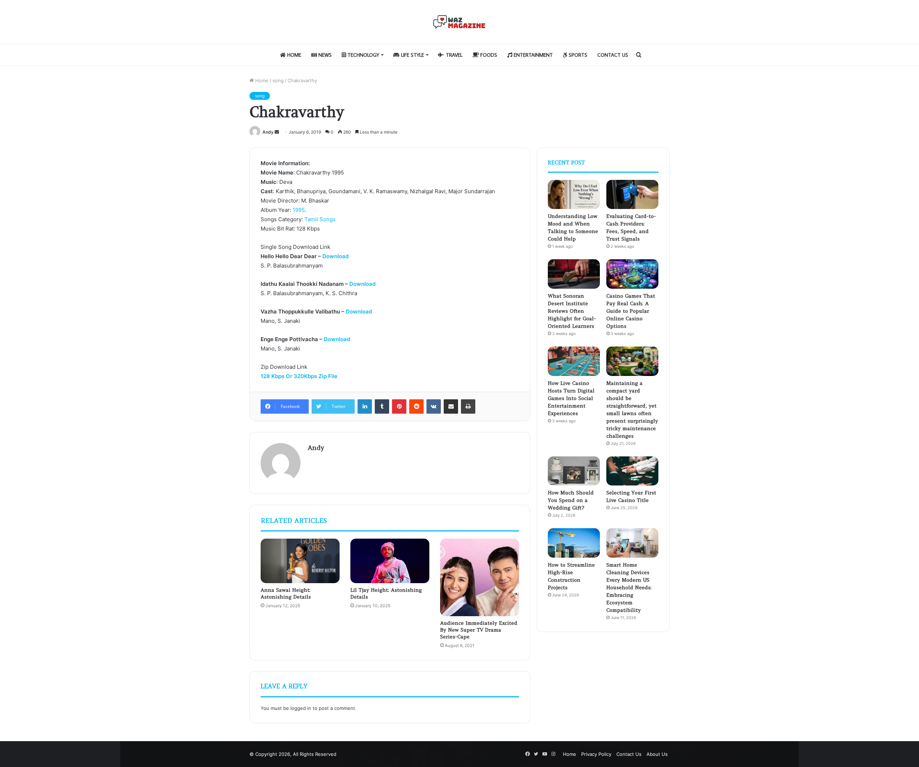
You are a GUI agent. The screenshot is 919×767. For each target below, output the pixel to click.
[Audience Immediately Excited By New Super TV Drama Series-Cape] (479, 577)
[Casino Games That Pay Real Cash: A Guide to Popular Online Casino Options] (632, 274)
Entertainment (532, 55)
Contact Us (612, 55)
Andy (268, 132)
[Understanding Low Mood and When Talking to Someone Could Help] (574, 194)
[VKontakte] (433, 406)
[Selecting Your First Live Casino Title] (632, 471)
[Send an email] (277, 132)
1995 (299, 209)
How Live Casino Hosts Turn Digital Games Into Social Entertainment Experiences (571, 398)
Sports (577, 55)
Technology (362, 55)
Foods (488, 55)
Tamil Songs (320, 219)
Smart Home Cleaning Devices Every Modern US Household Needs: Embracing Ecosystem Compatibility (629, 587)
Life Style (412, 55)
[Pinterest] (399, 406)
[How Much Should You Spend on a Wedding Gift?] (574, 471)
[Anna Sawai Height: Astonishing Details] (300, 561)
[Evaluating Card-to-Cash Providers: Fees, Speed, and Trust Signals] (632, 194)
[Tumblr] (382, 406)
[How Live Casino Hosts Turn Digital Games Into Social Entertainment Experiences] (574, 361)
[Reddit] (416, 406)
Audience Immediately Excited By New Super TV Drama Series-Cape (478, 630)
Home (293, 55)
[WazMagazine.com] (459, 21)
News (324, 55)
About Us (657, 754)
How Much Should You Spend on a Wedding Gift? (571, 500)
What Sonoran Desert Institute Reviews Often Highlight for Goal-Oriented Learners (572, 311)
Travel (453, 55)
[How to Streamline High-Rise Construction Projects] (574, 543)
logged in (300, 708)
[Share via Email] (451, 406)
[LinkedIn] (365, 406)
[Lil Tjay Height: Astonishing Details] (389, 561)
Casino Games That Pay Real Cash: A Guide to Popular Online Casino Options (630, 311)
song (278, 80)
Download (335, 256)
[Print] (468, 406)
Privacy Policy (596, 754)
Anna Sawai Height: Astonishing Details (286, 593)
